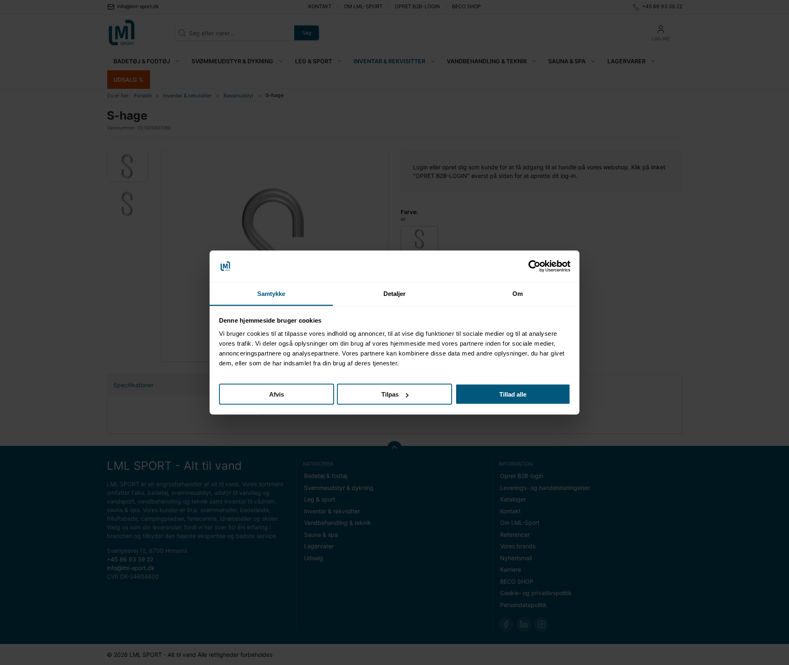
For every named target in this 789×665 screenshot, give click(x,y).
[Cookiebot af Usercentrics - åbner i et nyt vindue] (534, 266)
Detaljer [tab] (394, 293)
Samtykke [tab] (271, 293)
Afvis (276, 394)
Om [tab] (517, 293)
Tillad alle (512, 394)
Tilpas (390, 394)
